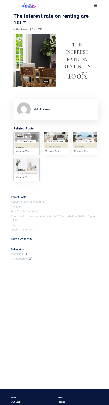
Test (13, 224)
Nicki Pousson (22, 29)
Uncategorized (19, 258)
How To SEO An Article (24, 211)
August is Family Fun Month (27, 201)
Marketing (17, 253)
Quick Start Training (22, 229)
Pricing (61, 401)
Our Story (16, 401)
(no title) (16, 206)
